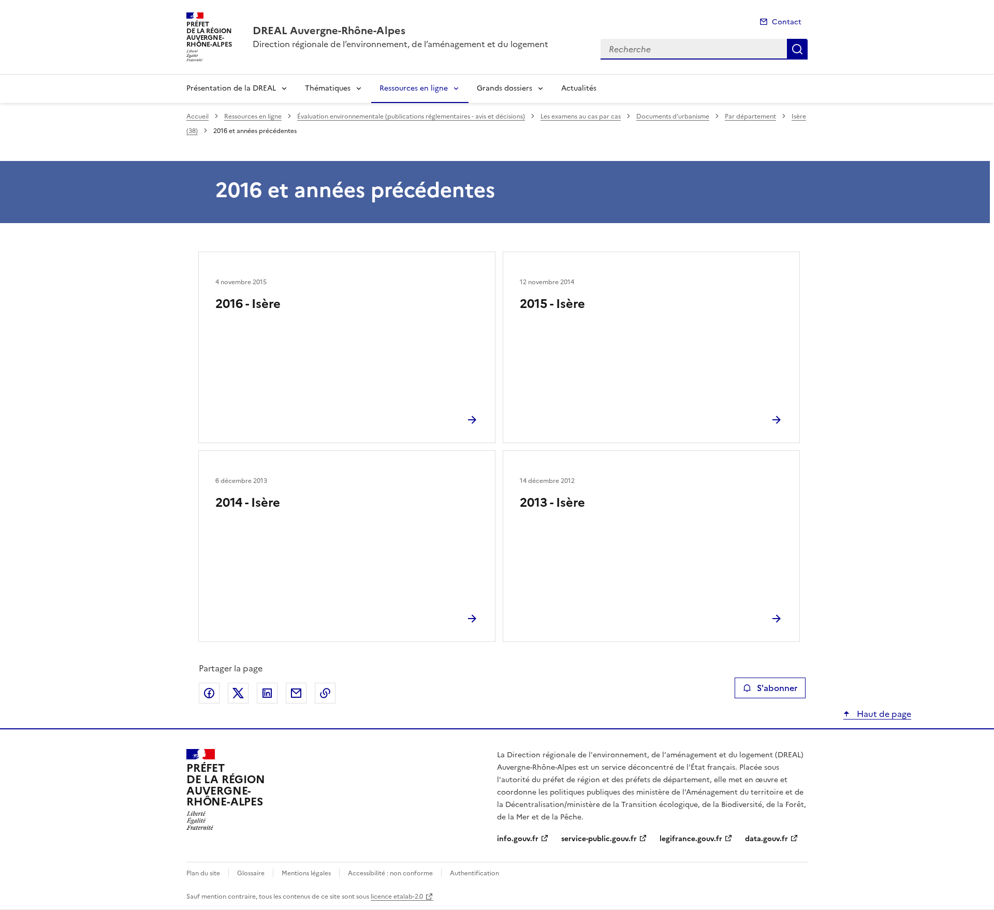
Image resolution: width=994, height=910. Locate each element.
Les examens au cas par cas (580, 116)
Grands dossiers (504, 88)
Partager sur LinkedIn (267, 693)
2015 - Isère (552, 304)
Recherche (797, 49)
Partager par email (296, 693)
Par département (750, 116)
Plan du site (203, 873)
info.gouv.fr (517, 838)
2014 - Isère (247, 502)
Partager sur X (238, 693)
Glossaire (251, 873)
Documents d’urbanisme (672, 116)
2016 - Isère (248, 304)
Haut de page (883, 714)
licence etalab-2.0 (397, 896)
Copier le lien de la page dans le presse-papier (325, 693)
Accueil (197, 116)
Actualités (578, 88)
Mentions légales (306, 873)
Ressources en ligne (413, 88)
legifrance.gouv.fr (691, 838)
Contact (786, 22)
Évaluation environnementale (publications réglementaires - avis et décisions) (411, 116)
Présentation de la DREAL (231, 88)
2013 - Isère (552, 502)
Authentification (474, 873)
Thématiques (327, 88)
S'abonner (777, 688)
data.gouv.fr (766, 838)
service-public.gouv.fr (599, 838)
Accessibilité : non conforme (390, 873)
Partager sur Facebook (209, 693)
